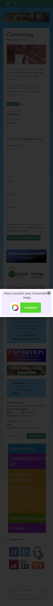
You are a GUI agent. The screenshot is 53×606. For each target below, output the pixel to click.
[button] (49, 293)
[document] (26, 303)
